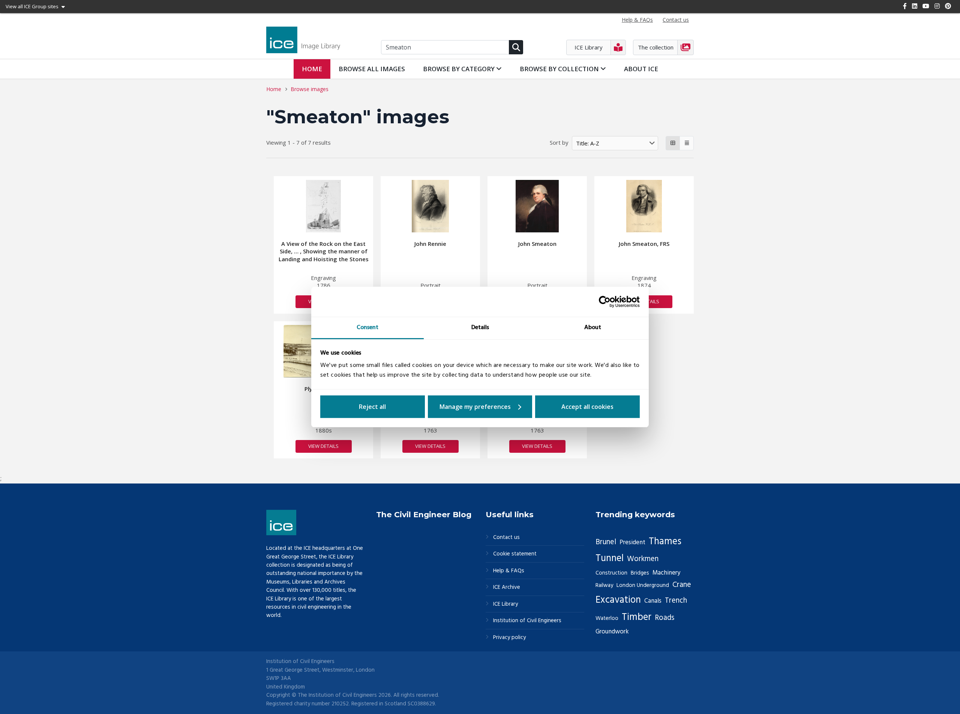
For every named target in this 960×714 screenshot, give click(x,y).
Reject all (372, 407)
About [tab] (592, 327)
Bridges (640, 573)
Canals (653, 601)
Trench (676, 601)
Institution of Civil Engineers (527, 621)
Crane (681, 585)
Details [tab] (480, 327)
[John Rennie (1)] (430, 206)
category (459, 68)
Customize (480, 406)
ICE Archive (506, 587)
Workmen (642, 559)
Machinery (666, 573)
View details (323, 446)
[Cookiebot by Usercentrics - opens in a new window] (607, 302)
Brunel (606, 542)
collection (560, 68)
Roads (664, 618)
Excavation (618, 600)
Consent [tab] (367, 327)
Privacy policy (509, 637)
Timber (636, 617)
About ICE (641, 68)
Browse (372, 68)
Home (312, 68)
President (632, 542)
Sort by (559, 142)
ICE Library (505, 604)
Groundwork (612, 632)
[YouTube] (925, 6)
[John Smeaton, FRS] (644, 206)
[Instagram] (937, 6)
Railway (604, 585)
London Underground (642, 585)
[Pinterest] (948, 6)
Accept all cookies (587, 407)
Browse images (309, 89)
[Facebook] (905, 6)
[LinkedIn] (914, 6)
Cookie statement (515, 554)
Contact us (506, 537)
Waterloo (607, 618)
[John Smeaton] (537, 206)
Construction (611, 573)
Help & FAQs (508, 571)
